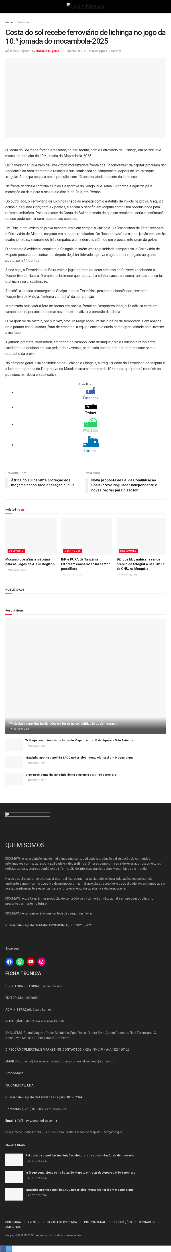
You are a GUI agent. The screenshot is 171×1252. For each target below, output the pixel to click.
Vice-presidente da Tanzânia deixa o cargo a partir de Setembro (70, 774)
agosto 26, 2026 (19, 729)
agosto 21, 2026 (72, 574)
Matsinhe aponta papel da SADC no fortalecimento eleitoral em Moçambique (79, 757)
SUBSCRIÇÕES (122, 1222)
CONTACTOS (147, 1222)
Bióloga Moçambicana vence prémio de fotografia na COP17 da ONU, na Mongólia (140, 564)
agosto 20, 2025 (77, 51)
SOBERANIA (13, 1222)
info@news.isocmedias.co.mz (36, 1120)
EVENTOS (34, 1222)
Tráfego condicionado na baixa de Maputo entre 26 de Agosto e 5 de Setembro (80, 740)
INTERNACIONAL (95, 1222)
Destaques (24, 22)
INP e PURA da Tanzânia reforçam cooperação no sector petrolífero (85, 564)
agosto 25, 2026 (16, 570)
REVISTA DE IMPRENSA (62, 1222)
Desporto (114, 51)
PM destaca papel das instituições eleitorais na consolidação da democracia (63, 723)
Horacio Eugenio (47, 51)
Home (9, 22)
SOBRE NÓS (13, 1226)
